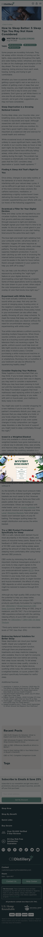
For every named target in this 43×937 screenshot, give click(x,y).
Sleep (21, 469)
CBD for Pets (21, 478)
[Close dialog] (41, 457)
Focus (21, 476)
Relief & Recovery (21, 471)
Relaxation (21, 473)
